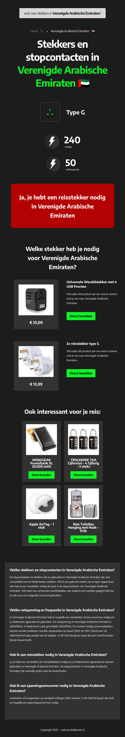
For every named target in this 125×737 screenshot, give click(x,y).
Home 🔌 (36, 31)
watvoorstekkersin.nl (73, 729)
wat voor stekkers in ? (62, 13)
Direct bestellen (81, 316)
